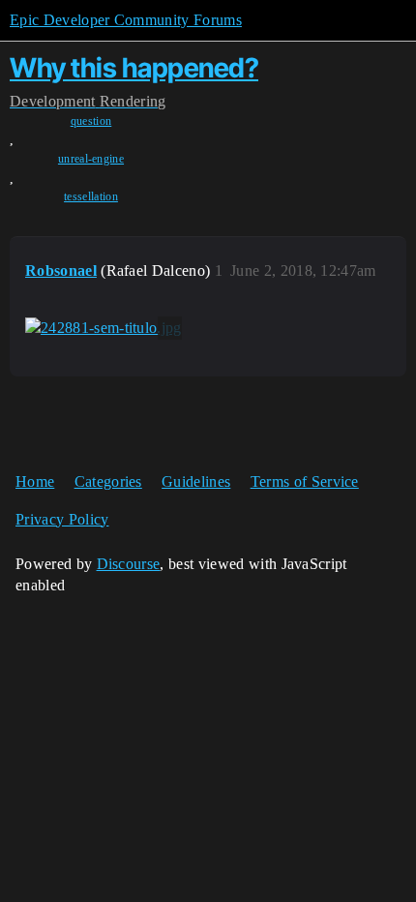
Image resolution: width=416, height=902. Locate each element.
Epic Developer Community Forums (126, 20)
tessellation (91, 196)
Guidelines (196, 481)
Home (34, 481)
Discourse (129, 564)
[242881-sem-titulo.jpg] (103, 328)
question (91, 121)
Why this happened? (134, 67)
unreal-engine (91, 158)
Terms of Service (305, 481)
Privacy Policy (61, 519)
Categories (108, 481)
